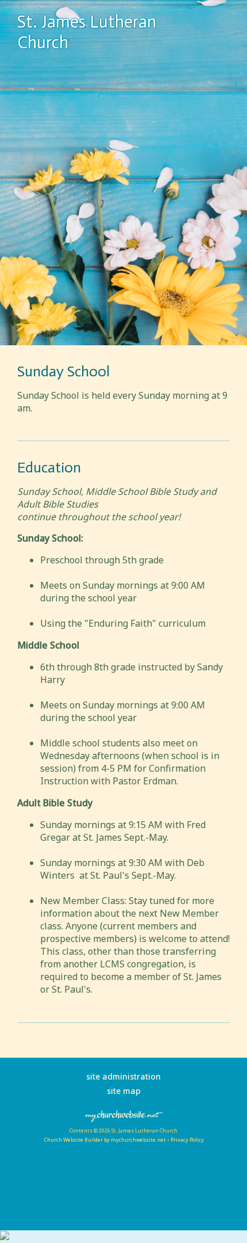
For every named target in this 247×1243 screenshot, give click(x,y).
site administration (123, 1076)
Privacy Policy (187, 1139)
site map (124, 1090)
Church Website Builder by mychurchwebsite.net (105, 1139)
